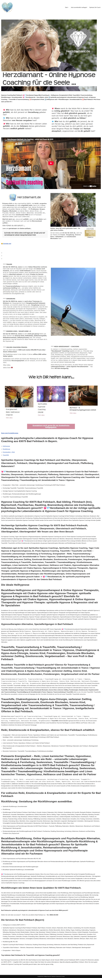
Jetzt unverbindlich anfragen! (79, 7)
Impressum (54, 976)
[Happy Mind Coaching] (7, 7)
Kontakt (63, 976)
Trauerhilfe (6, 455)
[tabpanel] (51, 348)
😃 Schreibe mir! (6, 243)
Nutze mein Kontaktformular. (9, 433)
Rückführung (6, 449)
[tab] (52, 253)
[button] (68, 7)
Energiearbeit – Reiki (9, 452)
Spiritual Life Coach (94, 7)
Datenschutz (58, 976)
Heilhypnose (6, 446)
